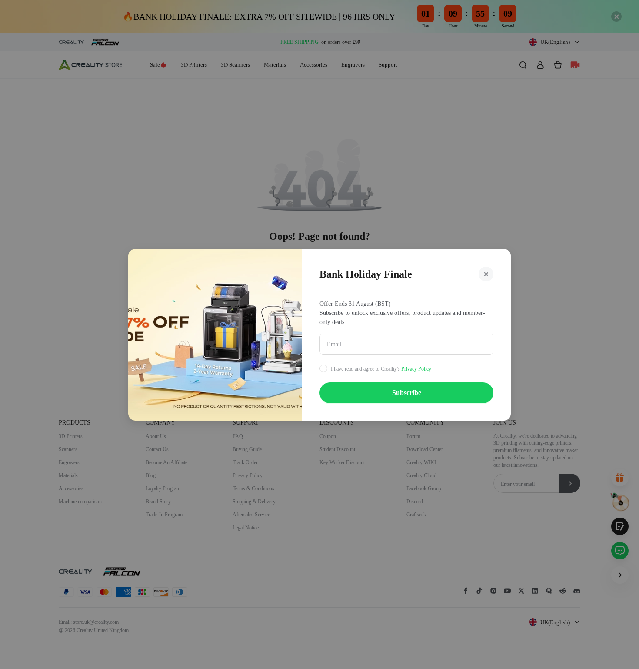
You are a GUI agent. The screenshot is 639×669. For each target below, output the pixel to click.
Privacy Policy (416, 369)
